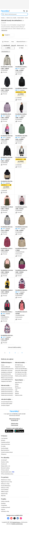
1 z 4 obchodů (18, 165)
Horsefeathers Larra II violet (21, 207)
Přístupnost (3, 454)
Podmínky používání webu (17, 524)
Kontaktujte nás (14, 420)
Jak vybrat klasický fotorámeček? (7, 402)
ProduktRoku (4, 505)
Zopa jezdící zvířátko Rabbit (21, 370)
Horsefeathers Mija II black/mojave (7, 181)
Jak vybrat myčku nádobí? (6, 403)
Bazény (16, 386)
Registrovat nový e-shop (6, 482)
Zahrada (17, 391)
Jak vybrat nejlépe (6, 399)
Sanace (2, 365)
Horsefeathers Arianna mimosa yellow (7, 290)
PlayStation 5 (18, 388)
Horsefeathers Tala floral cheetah (21, 88)
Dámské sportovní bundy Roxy (7, 393)
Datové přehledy (4, 489)
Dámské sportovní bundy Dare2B (7, 388)
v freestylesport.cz (5, 317)
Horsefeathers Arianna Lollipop (21, 66)
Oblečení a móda (18, 395)
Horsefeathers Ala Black (21, 114)
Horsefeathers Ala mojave (21, 227)
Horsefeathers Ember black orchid (21, 270)
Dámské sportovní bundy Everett (7, 395)
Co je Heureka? (4, 438)
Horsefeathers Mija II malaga (7, 135)
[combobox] (14, 14)
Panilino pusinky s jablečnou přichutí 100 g (21, 376)
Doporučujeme (19, 380)
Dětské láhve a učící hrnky (6, 370)
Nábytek (17, 393)
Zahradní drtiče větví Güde (7, 376)
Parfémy (17, 384)
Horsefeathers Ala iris (6, 114)
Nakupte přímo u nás (5, 466)
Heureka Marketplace (5, 485)
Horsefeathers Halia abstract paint (21, 290)
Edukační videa (4, 493)
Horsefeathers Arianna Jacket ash (7, 311)
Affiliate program (4, 491)
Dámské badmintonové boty (7, 368)
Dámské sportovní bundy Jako (7, 391)
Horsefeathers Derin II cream (21, 157)
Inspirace (3, 509)
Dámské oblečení (20, 17)
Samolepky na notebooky (6, 372)
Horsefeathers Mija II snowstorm (7, 227)
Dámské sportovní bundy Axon (7, 390)
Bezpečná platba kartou (6, 472)
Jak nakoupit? (4, 460)
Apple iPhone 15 (18, 382)
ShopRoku (3, 503)
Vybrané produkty (20, 362)
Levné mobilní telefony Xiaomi (7, 379)
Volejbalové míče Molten (6, 381)
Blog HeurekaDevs (5, 450)
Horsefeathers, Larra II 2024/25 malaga (7, 248)
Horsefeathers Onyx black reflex (7, 157)
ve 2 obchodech (18, 72)
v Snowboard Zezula (19, 252)
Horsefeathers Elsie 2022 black (7, 88)
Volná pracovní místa (5, 444)
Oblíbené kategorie (6, 362)
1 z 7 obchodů (18, 97)
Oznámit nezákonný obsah (7, 452)
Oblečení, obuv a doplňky (11, 17)
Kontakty (3, 440)
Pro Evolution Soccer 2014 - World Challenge (21, 374)
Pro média (3, 446)
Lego (16, 390)
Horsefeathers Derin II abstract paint (7, 335)
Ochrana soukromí (5, 470)
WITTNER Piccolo (19, 365)
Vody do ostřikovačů (5, 367)
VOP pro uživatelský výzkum (7, 474)
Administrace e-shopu (6, 480)
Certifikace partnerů (5, 507)
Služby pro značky (5, 487)
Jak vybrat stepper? (5, 405)
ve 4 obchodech (4, 70)
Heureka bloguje (4, 448)
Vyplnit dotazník (14, 425)
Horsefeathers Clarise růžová (21, 311)
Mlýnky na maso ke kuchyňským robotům (7, 378)
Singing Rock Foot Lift (20, 367)
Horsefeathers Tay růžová (7, 207)
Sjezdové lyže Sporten (6, 374)
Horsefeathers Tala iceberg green (21, 135)
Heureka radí (4, 464)
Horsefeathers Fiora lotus (7, 270)
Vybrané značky (5, 385)
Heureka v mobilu (5, 462)
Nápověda (3, 495)
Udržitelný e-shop (5, 511)
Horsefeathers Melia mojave (21, 248)
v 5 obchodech (4, 141)
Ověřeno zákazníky (5, 501)
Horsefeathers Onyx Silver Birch (7, 66)
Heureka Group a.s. (16, 522)
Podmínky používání (5, 442)
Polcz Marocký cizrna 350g (20, 372)
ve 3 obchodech (4, 119)
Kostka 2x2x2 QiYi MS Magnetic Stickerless (21, 368)
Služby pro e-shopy (5, 483)
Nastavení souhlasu (5, 468)
